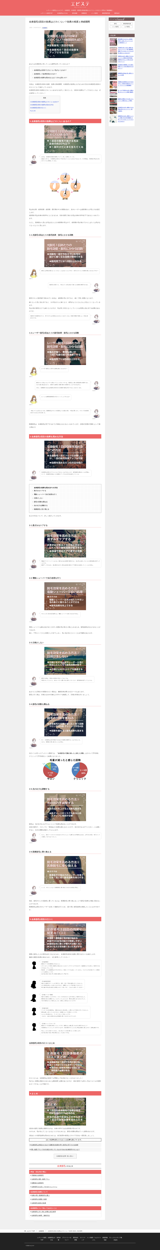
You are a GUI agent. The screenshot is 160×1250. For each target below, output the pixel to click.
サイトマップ (82, 1239)
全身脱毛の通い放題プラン (40, 1179)
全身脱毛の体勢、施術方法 (40, 1215)
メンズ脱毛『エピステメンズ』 (94, 1239)
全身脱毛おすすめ (62, 13)
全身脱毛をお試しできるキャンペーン (44, 1187)
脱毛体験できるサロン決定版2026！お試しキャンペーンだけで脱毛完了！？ (125, 40)
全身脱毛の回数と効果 (39, 1199)
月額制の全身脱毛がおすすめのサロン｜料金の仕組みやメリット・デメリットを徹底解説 (126, 83)
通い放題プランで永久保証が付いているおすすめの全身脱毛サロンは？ (55, 1149)
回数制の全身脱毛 (37, 1183)
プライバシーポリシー (66, 1239)
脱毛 (115, 23)
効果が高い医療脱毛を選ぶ (40, 1195)
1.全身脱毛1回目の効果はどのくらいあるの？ (44, 102)
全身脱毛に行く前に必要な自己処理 (43, 1211)
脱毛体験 (74, 13)
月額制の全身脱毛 (37, 1175)
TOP (31, 1231)
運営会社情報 (75, 1239)
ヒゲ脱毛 (127, 26)
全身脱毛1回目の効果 (38, 1203)
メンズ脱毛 (94, 13)
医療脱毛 (84, 13)
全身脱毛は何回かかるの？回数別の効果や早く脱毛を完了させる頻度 (54, 1145)
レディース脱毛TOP (46, 13)
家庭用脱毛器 (106, 13)
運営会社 (117, 13)
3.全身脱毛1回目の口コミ (38, 108)
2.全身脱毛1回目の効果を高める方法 (41, 105)
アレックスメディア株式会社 (115, 1239)
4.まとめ (33, 110)
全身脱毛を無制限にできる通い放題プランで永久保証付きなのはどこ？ (126, 66)
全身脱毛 (44, 28)
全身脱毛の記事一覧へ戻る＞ (65, 1156)
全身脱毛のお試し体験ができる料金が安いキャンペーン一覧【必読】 (126, 109)
